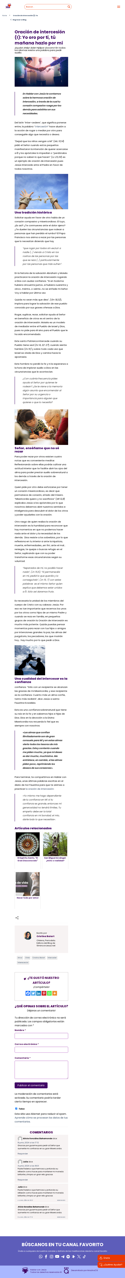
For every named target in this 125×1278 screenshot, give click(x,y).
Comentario (23, 1057)
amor (20, 957)
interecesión (23, 962)
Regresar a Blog (18, 20)
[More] (54, 993)
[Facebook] (28, 993)
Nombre (20, 1030)
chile (27, 957)
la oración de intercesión (40, 788)
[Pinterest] (44, 993)
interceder (52, 957)
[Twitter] (33, 993)
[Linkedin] (38, 993)
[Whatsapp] (49, 993)
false (22, 1108)
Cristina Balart (38, 957)
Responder (23, 1153)
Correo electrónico (27, 1044)
